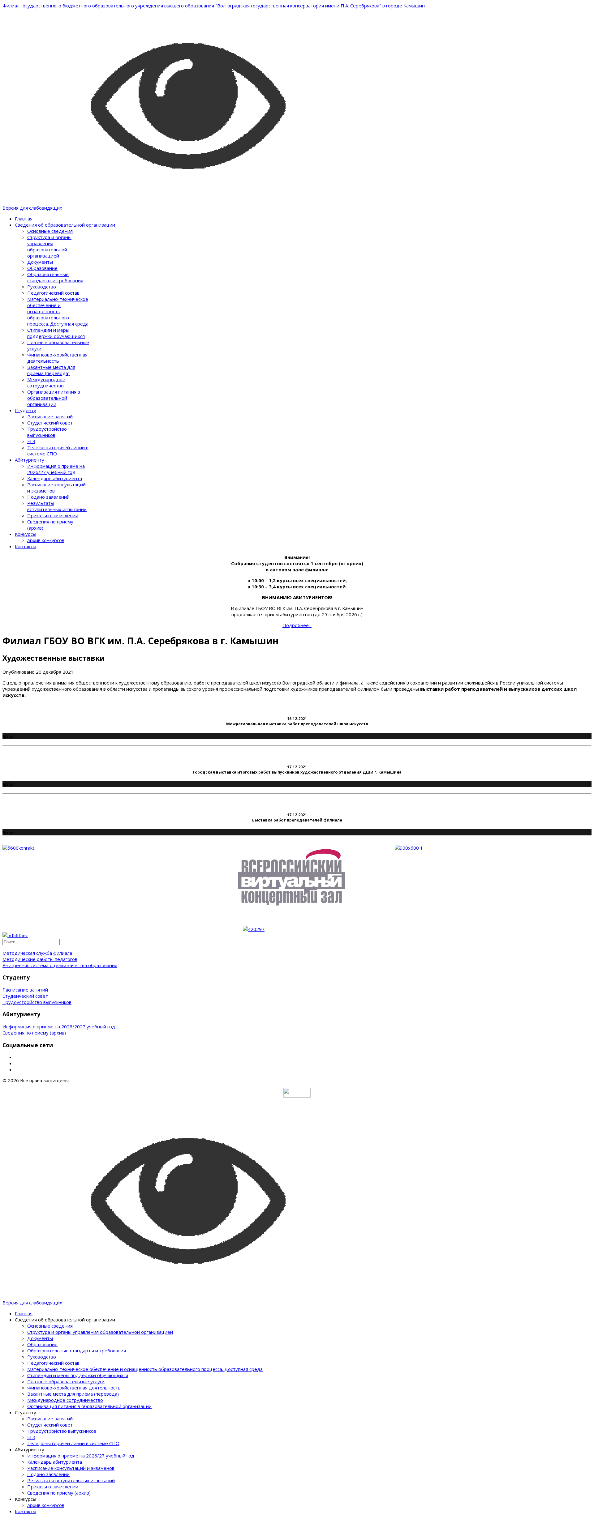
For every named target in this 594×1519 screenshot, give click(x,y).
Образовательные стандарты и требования (55, 277)
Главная (23, 218)
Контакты (25, 546)
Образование (42, 268)
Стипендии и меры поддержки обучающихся (56, 333)
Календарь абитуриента (54, 478)
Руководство (41, 287)
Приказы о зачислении (52, 515)
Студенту (25, 410)
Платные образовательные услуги (66, 1381)
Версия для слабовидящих (32, 208)
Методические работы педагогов (39, 959)
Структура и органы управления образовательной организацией (49, 246)
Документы (40, 262)
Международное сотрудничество (46, 382)
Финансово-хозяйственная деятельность (57, 358)
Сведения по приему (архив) (34, 1033)
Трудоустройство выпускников (47, 432)
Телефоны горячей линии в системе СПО (73, 1443)
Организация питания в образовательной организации (53, 398)
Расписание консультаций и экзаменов (70, 1468)
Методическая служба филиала (37, 953)
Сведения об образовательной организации (65, 225)
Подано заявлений (48, 497)
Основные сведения (50, 231)
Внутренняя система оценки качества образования (59, 965)
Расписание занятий (50, 416)
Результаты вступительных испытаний (57, 506)
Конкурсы (25, 534)
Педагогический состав (53, 293)
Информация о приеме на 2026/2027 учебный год (58, 1026)
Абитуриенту (29, 460)
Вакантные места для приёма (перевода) (51, 370)
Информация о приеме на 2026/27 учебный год (56, 469)
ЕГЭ (31, 441)
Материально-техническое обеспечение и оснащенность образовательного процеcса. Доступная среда (57, 311)
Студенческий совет (50, 423)
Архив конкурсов (45, 540)
